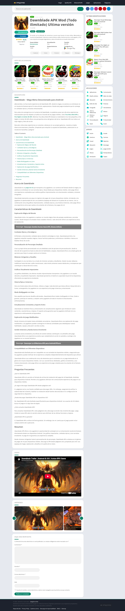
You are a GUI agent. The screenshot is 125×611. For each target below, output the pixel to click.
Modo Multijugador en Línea (26, 161)
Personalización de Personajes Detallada (29, 150)
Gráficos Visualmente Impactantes (27, 156)
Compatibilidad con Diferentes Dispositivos (30, 172)
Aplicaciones (97, 3)
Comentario (18, 545)
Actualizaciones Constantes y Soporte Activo (30, 164)
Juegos (88, 3)
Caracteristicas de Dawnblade (25, 142)
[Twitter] (92, 9)
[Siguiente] (81, 518)
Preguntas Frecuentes (22, 176)
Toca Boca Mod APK (71, 114)
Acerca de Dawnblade (22, 140)
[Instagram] (96, 9)
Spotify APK (68, 3)
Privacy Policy (25, 608)
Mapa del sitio (17, 608)
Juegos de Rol (40, 31)
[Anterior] (14, 518)
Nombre (17, 566)
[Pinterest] (104, 9)
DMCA (58, 608)
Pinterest (56, 53)
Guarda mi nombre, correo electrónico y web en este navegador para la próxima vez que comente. (43, 590)
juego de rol (29, 187)
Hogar (60, 3)
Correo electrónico (19, 574)
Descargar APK (22, 32)
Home (36, 17)
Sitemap (63, 608)
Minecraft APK (78, 3)
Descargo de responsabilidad (48, 608)
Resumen (19, 179)
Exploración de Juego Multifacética (27, 167)
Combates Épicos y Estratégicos (26, 147)
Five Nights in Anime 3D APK (23, 117)
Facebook (35, 53)
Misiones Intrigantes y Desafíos (26, 153)
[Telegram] (109, 9)
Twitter (45, 53)
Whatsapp (77, 53)
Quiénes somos (34, 608)
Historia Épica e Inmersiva (25, 159)
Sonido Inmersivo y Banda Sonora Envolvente (31, 170)
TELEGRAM (23, 36)
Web (15, 582)
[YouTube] (100, 9)
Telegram (67, 53)
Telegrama (107, 3)
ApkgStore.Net (34, 601)
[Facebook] (87, 9)
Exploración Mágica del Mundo (26, 145)
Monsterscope (34, 44)
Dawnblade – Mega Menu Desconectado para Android (32, 137)
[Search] (80, 9)
